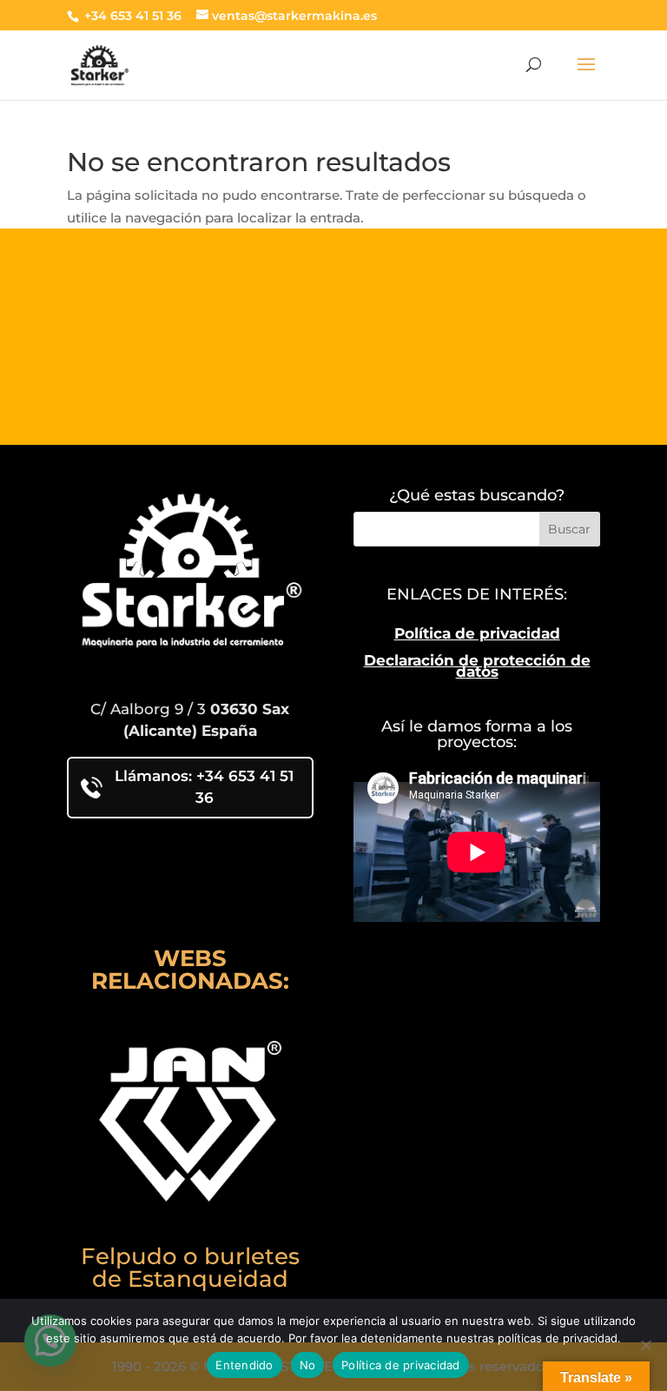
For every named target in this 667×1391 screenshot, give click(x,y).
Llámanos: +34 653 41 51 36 (204, 787)
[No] (645, 1345)
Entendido (244, 1365)
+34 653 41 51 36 (131, 15)
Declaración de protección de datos (477, 666)
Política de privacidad (477, 633)
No (308, 1365)
